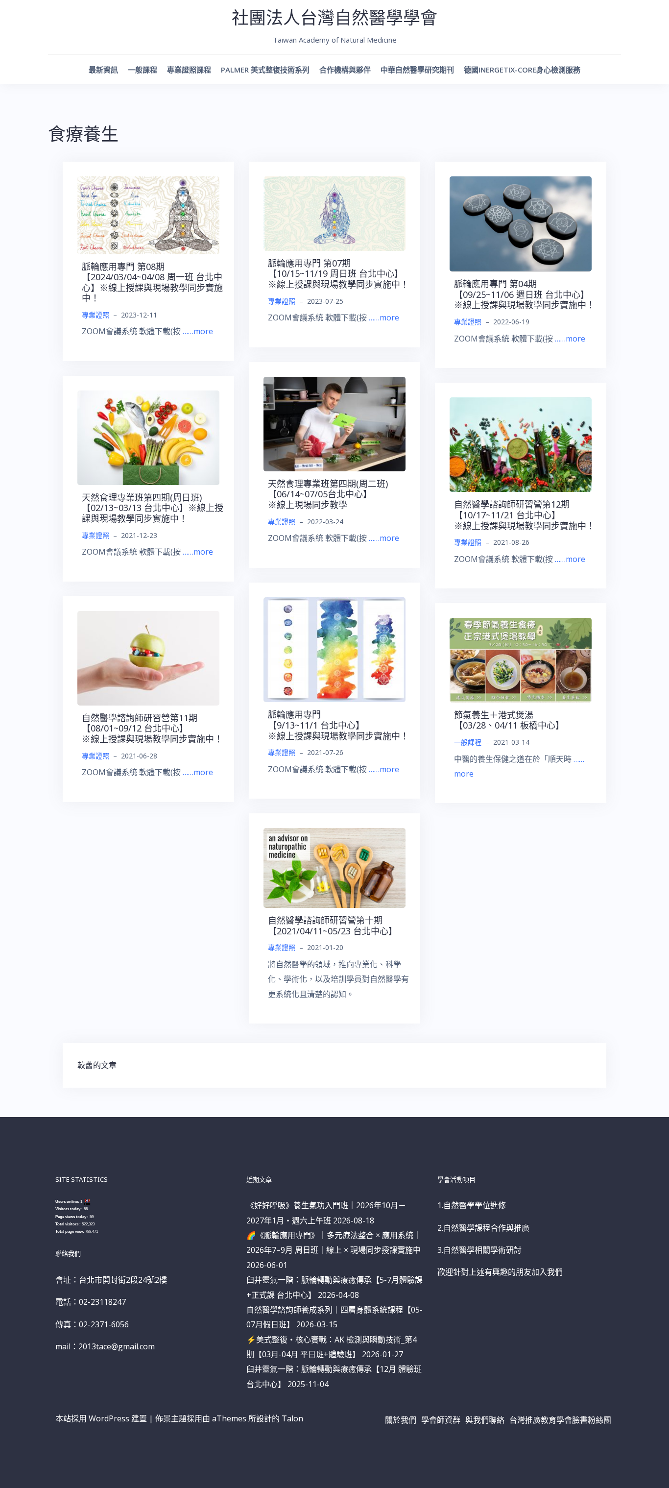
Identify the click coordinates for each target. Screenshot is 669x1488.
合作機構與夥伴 (345, 69)
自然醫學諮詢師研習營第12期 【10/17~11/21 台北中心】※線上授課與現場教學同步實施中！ (524, 514)
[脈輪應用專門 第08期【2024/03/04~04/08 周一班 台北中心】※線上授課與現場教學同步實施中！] (148, 214)
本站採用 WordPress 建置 (101, 1418)
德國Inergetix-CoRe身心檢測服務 (522, 69)
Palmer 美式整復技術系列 (265, 69)
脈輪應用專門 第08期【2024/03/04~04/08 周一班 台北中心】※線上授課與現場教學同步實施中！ (152, 282)
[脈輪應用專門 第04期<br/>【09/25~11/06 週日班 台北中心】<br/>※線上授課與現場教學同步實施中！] (521, 223)
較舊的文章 (97, 1065)
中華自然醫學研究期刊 (417, 69)
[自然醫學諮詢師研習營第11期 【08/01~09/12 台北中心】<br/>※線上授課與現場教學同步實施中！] (148, 657)
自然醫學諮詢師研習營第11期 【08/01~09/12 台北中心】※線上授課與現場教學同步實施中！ (152, 728)
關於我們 (400, 1420)
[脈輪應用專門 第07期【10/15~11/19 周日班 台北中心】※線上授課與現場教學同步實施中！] (334, 212)
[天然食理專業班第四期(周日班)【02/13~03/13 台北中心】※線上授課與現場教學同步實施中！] (148, 437)
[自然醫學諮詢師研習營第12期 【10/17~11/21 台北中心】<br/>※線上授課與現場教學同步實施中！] (521, 444)
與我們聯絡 (484, 1420)
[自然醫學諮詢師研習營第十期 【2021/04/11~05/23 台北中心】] (334, 867)
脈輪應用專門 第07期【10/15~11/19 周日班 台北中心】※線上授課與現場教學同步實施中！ (338, 273)
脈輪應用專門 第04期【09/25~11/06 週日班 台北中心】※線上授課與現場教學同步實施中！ (524, 294)
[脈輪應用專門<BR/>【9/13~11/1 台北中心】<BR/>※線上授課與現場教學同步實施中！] (334, 648)
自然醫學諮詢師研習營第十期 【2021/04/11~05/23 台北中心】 (332, 925)
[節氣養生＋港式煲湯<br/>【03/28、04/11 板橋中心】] (521, 659)
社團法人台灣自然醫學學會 (334, 17)
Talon (292, 1418)
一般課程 (142, 69)
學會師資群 (440, 1420)
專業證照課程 (189, 69)
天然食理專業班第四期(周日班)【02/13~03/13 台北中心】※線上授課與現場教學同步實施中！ (152, 507)
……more (198, 331)
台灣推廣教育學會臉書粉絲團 (560, 1420)
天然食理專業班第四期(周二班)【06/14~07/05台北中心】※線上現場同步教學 (328, 494)
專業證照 (95, 314)
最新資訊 (103, 69)
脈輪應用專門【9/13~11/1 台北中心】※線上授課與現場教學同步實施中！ (338, 724)
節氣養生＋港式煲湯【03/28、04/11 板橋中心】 (509, 720)
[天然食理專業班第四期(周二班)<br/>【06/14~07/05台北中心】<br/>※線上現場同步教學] (334, 423)
